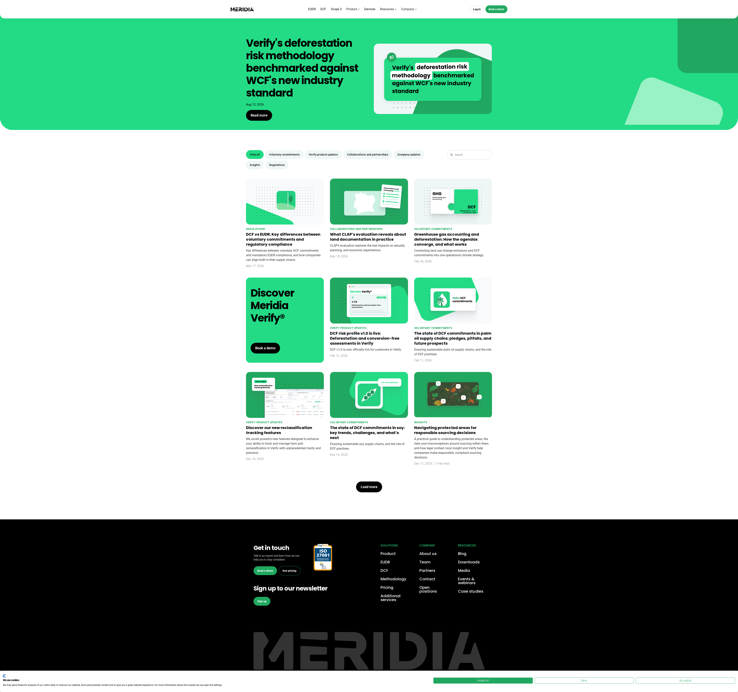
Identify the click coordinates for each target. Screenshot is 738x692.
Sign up (262, 601)
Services (369, 9)
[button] (352, 9)
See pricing (289, 570)
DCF (323, 9)
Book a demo (496, 9)
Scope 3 (336, 9)
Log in (477, 9)
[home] (242, 9)
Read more (259, 115)
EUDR (312, 9)
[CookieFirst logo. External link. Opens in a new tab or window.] (4, 676)
